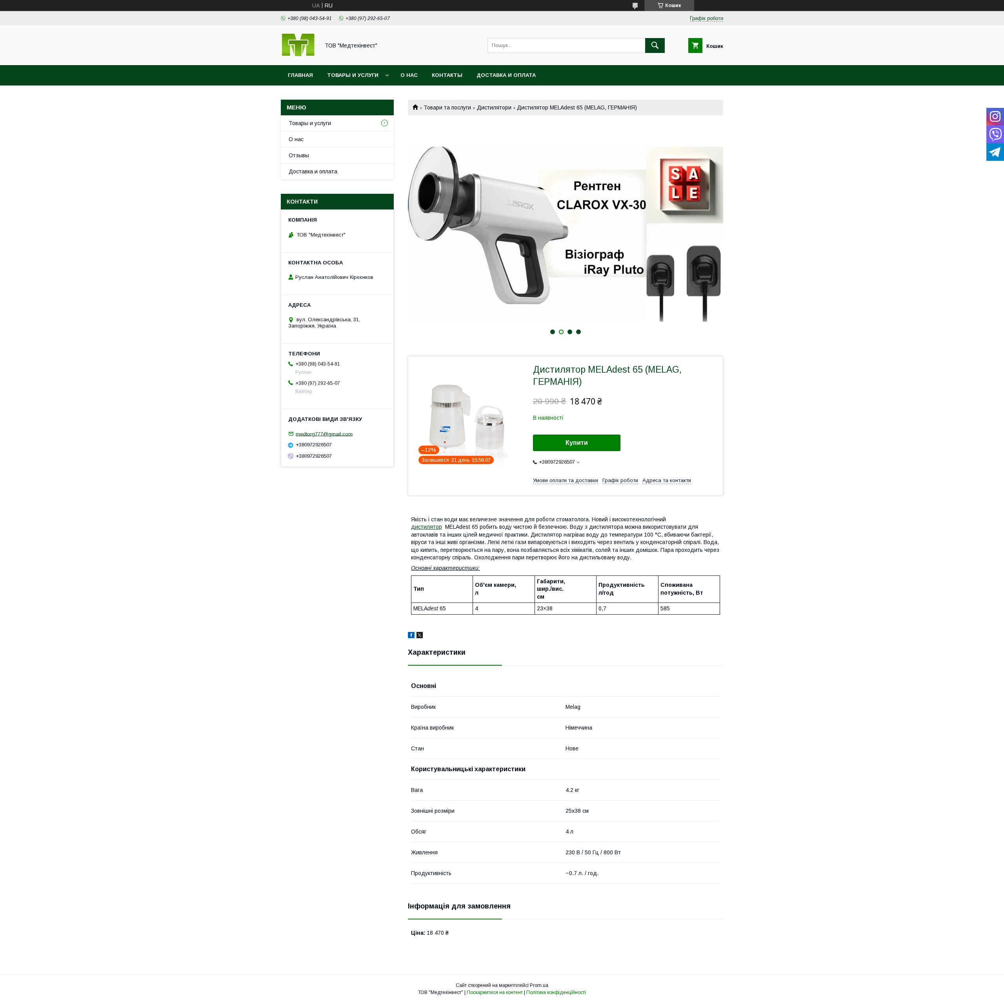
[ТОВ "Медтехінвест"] (298, 55)
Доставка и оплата (506, 75)
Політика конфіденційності (556, 992)
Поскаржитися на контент (495, 992)
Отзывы (299, 155)
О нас (409, 75)
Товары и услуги (352, 75)
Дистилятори (494, 107)
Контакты (447, 75)
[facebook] (411, 636)
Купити (577, 442)
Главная (300, 75)
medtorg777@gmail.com (324, 434)
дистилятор (426, 527)
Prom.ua (539, 985)
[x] (420, 636)
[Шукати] (655, 45)
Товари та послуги (447, 107)
